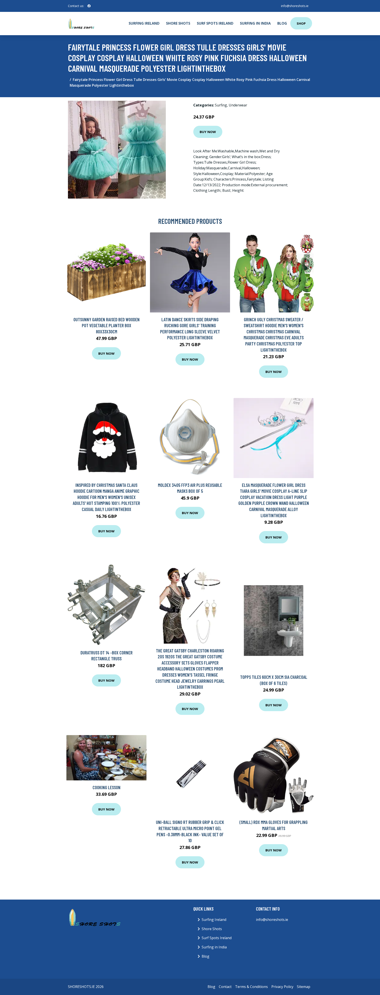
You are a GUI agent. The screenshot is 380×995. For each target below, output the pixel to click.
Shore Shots (178, 23)
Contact (225, 986)
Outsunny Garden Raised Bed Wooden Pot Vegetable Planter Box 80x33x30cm (106, 325)
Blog (282, 23)
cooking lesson (107, 787)
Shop (301, 23)
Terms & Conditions (251, 986)
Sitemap (303, 986)
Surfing (221, 105)
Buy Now (208, 132)
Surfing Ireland (144, 23)
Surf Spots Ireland (215, 23)
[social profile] (89, 6)
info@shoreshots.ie (295, 6)
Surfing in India (255, 23)
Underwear (238, 105)
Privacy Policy (282, 986)
